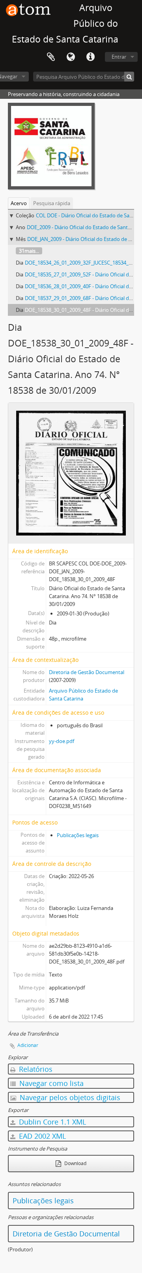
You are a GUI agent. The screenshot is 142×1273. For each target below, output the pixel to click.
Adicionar (27, 1045)
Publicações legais (78, 835)
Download (74, 1163)
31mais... (29, 250)
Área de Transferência (51, 57)
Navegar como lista (50, 1083)
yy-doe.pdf (61, 741)
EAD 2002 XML (41, 1136)
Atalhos (90, 57)
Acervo (19, 203)
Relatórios (34, 1069)
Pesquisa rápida (51, 203)
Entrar (119, 56)
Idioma (70, 57)
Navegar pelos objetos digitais (69, 1097)
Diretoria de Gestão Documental (86, 672)
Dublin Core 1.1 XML (51, 1122)
